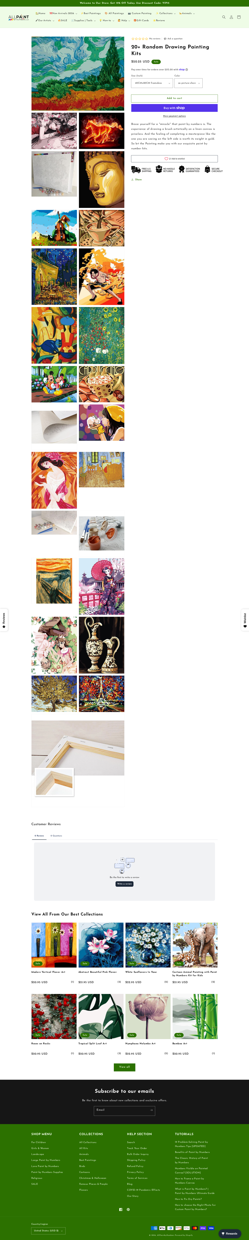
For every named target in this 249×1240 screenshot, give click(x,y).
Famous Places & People (93, 1184)
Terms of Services (137, 1178)
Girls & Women (40, 1148)
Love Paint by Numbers (45, 1166)
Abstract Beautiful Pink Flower (97, 972)
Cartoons (84, 1172)
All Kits (83, 1148)
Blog (129, 1184)
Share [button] (138, 179)
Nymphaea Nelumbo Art (140, 1043)
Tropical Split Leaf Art (92, 1043)
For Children (38, 1142)
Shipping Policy (136, 1160)
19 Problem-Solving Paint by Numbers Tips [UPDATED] (191, 1144)
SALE (34, 1184)
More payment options (174, 116)
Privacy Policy (135, 1172)
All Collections (88, 1142)
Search (131, 1142)
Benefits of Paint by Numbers (192, 1152)
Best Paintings (87, 1160)
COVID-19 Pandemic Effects (143, 1190)
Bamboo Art (179, 1043)
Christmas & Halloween (93, 1178)
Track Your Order (137, 1148)
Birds (82, 1166)
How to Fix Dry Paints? (188, 1199)
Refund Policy (135, 1166)
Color (177, 76)
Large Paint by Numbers (45, 1160)
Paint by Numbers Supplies (47, 1172)
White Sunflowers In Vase (141, 972)
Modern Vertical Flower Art (48, 972)
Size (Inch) (136, 76)
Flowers (83, 1190)
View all (124, 1067)
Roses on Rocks (40, 1043)
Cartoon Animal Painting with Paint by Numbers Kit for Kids (194, 974)
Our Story (132, 1196)
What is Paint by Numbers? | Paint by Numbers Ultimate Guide (195, 1191)
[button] (224, 17)
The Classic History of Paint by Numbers (191, 1160)
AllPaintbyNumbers (165, 1235)
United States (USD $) (46, 1231)
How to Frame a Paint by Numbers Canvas (189, 1180)
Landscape (37, 1154)
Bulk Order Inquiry (138, 1154)
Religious (36, 1178)
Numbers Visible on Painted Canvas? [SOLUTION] (191, 1170)
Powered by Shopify (184, 1235)
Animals (84, 1154)
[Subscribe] (151, 1110)
